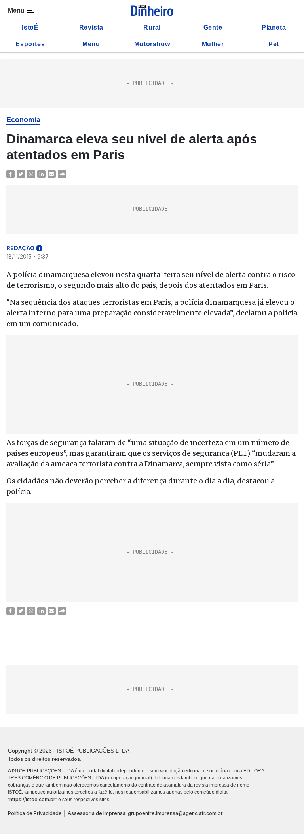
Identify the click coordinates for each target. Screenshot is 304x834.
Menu (91, 44)
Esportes (30, 44)
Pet (273, 44)
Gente (212, 27)
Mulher (213, 44)
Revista (91, 27)
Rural (152, 27)
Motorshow (152, 44)
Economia (23, 120)
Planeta (274, 27)
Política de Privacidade (35, 813)
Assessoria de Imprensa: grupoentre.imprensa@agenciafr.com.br (145, 813)
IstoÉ (30, 27)
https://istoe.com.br (32, 799)
